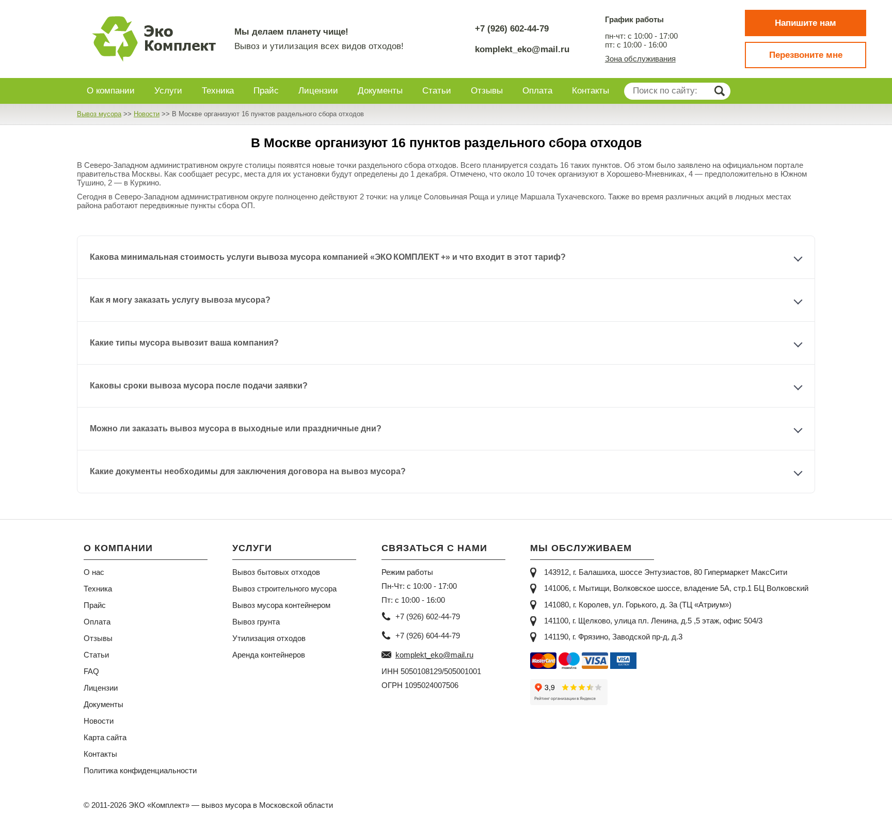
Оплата (97, 621)
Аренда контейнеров (268, 654)
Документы (103, 704)
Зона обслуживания (640, 58)
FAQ (91, 671)
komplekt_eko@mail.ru (522, 49)
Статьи (96, 654)
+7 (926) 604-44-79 (427, 635)
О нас (94, 572)
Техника (98, 588)
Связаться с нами (434, 548)
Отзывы (98, 638)
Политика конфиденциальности (140, 770)
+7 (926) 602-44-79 (512, 29)
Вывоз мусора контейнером (281, 605)
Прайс (95, 605)
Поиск (719, 91)
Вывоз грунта (256, 621)
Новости (99, 720)
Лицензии (101, 687)
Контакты (100, 753)
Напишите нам (805, 23)
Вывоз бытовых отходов (276, 572)
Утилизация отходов (269, 638)
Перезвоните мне (805, 55)
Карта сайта (105, 737)
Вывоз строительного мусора (284, 588)
